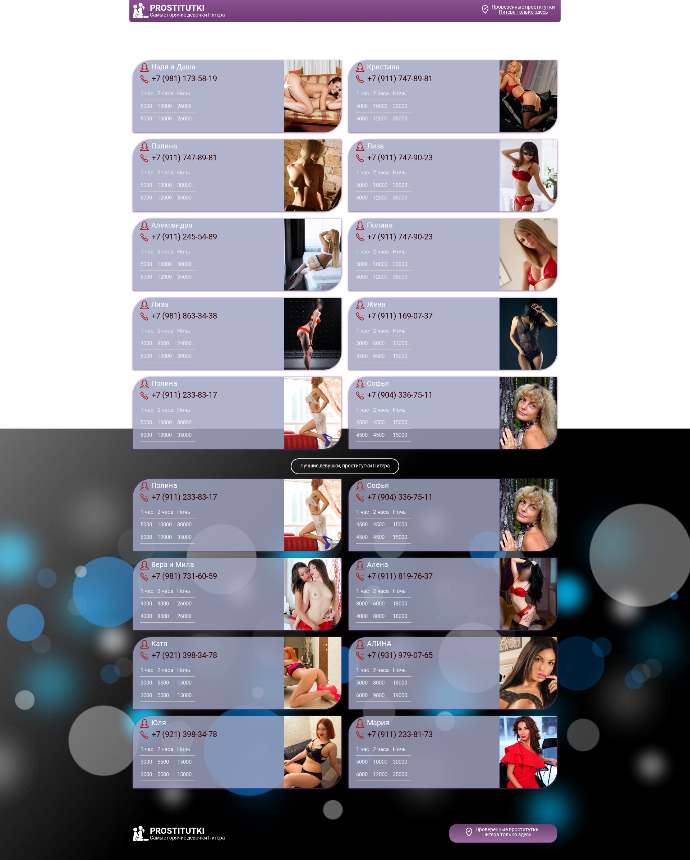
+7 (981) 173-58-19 (184, 78)
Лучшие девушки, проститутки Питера (345, 465)
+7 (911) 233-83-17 (184, 394)
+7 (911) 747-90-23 (400, 157)
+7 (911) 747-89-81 (400, 78)
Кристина (383, 67)
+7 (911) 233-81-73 (400, 734)
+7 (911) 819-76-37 (400, 576)
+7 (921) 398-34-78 (184, 655)
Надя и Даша (173, 67)
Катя (159, 644)
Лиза (375, 146)
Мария (378, 723)
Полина (164, 146)
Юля (158, 723)
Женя (376, 304)
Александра (171, 225)
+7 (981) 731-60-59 (184, 576)
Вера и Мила (172, 565)
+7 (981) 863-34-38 (184, 315)
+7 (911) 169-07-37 (400, 315)
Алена (377, 565)
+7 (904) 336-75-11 (400, 394)
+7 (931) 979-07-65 (400, 655)
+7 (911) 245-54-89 (184, 236)
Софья (378, 384)
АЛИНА (379, 644)
